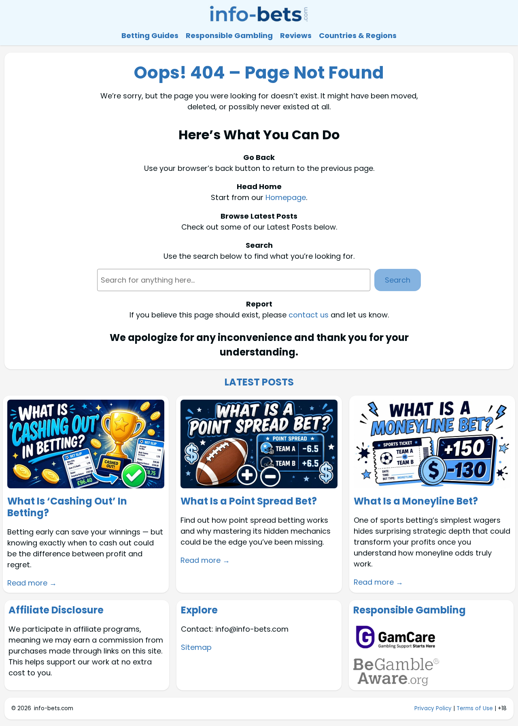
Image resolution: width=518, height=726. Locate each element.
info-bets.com (53, 708)
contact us (309, 315)
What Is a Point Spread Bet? (248, 501)
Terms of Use (474, 708)
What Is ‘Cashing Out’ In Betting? (67, 507)
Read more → (32, 583)
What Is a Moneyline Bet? (416, 501)
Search (397, 280)
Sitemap (196, 647)
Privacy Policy (433, 708)
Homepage (285, 197)
